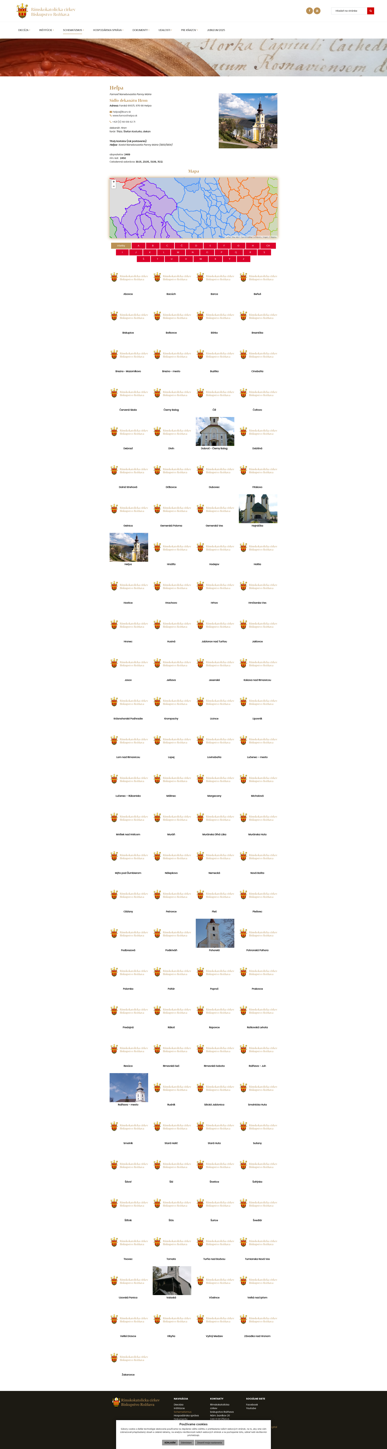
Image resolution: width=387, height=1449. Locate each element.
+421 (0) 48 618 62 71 (123, 122)
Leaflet (228, 237)
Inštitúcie (179, 1408)
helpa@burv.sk (122, 112)
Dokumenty (180, 1419)
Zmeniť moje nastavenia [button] (209, 1442)
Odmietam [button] (186, 1442)
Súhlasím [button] (170, 1442)
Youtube (251, 1408)
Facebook (252, 1404)
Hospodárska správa (186, 1415)
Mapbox (274, 237)
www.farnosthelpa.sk (125, 115)
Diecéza (178, 1404)
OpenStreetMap (246, 237)
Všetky (121, 245)
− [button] (114, 186)
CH (268, 245)
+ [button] (114, 182)
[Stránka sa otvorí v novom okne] (317, 10)
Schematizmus (183, 1412)
